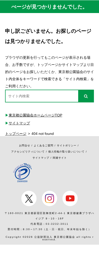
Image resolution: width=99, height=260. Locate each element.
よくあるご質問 (43, 145)
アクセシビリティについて (28, 151)
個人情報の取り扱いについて (66, 151)
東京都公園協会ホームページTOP (35, 115)
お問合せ (24, 145)
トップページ (15, 134)
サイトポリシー (66, 145)
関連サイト (60, 157)
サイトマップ (19, 123)
